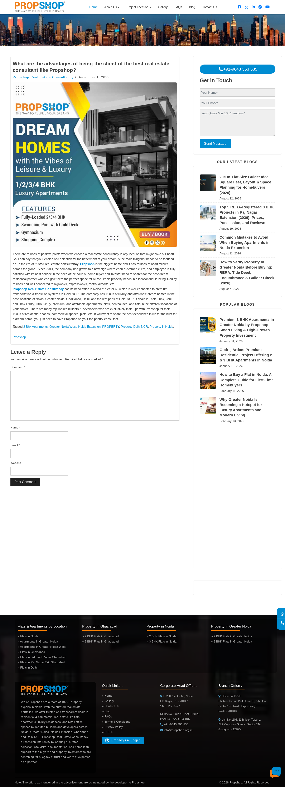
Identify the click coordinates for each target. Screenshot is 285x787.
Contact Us (209, 7)
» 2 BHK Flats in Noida (162, 636)
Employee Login (125, 740)
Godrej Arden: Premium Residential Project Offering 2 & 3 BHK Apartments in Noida (245, 355)
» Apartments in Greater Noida (38, 641)
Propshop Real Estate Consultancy (43, 77)
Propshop (87, 264)
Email (15, 445)
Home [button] (93, 7)
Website (15, 462)
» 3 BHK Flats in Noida (162, 641)
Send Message (215, 143)
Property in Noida (161, 326)
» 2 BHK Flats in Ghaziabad (100, 636)
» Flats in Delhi (27, 667)
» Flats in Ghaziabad (31, 652)
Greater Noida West (63, 326)
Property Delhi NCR (134, 326)
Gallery (163, 7)
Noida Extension (89, 326)
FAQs (178, 7)
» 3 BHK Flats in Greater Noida (231, 641)
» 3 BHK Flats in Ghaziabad (100, 641)
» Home (107, 695)
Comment (17, 367)
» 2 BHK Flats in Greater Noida (231, 636)
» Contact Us (110, 706)
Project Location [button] (137, 7)
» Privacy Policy (112, 726)
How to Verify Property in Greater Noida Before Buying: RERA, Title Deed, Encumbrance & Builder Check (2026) (246, 272)
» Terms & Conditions (116, 721)
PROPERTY (110, 326)
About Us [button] (110, 7)
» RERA (107, 732)
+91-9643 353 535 (239, 69)
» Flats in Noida (28, 636)
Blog (192, 7)
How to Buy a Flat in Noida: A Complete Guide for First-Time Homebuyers (246, 379)
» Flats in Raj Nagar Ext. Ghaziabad (41, 662)
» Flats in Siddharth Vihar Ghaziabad (42, 657)
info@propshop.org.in (178, 730)
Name (15, 427)
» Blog (106, 711)
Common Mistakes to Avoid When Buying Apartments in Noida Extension (244, 242)
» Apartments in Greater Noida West (42, 646)
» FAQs (107, 716)
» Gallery (108, 700)
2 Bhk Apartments (35, 326)
